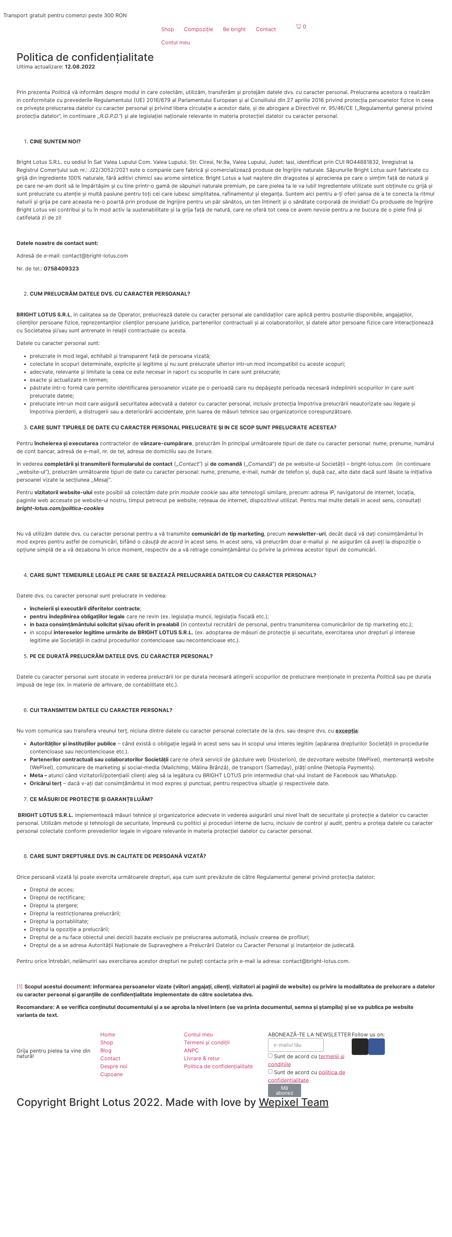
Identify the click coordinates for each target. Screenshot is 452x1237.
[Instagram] (360, 1046)
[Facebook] (376, 1046)
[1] (20, 986)
